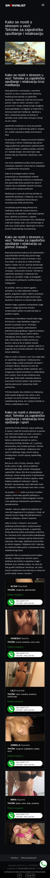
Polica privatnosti (28, 858)
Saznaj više (30, 875)
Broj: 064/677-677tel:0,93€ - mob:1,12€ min (25, 599)
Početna (14, 858)
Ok (20, 875)
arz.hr (17, 492)
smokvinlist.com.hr (26, 868)
